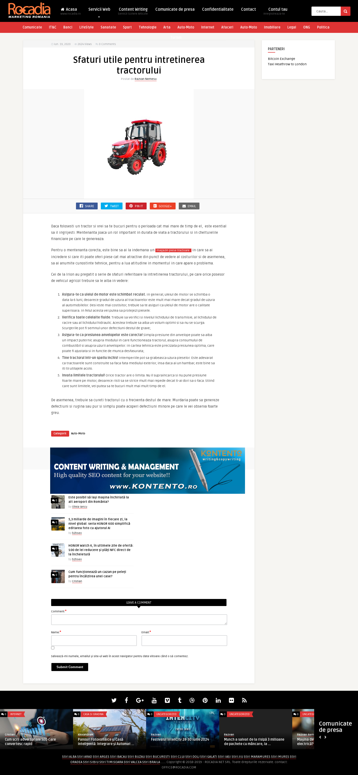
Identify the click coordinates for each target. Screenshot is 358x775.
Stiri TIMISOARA (111, 762)
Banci (67, 27)
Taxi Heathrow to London (287, 64)
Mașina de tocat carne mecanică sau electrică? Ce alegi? (114, 742)
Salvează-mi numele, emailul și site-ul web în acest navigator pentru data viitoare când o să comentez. (119, 656)
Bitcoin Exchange (281, 59)
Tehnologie (147, 27)
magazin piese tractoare (173, 250)
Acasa (70, 11)
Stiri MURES (280, 757)
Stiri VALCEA (132, 762)
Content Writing (133, 11)
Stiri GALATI (208, 757)
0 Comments (107, 44)
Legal (291, 27)
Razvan (16, 734)
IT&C (52, 27)
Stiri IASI (224, 757)
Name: (56, 632)
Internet (207, 27)
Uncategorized (27, 714)
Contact (248, 9)
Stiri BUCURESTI (158, 757)
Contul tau (275, 11)
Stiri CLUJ (178, 757)
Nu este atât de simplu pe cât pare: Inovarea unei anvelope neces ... (186, 742)
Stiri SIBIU (91, 762)
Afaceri (227, 27)
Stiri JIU (237, 757)
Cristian (77, 581)
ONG (306, 27)
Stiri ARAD (84, 757)
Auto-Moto (186, 27)
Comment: (58, 611)
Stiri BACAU (118, 757)
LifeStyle (86, 27)
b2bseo (77, 533)
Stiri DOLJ (192, 757)
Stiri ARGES (101, 757)
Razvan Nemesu (146, 79)
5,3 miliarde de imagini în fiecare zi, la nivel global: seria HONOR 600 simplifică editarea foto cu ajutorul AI (99, 523)
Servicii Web (99, 9)
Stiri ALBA (69, 757)
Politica (323, 27)
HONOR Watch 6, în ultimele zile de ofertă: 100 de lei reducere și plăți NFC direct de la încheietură (100, 550)
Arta (166, 27)
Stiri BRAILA (151, 762)
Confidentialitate (218, 9)
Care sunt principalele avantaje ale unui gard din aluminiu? (259, 742)
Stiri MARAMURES (257, 757)
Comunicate (32, 27)
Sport (127, 27)
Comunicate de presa (175, 9)
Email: (146, 632)
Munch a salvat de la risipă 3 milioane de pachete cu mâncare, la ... (41, 742)
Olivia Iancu (79, 506)
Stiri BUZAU (136, 757)
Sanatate (108, 27)
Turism (175, 38)
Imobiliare (272, 27)
